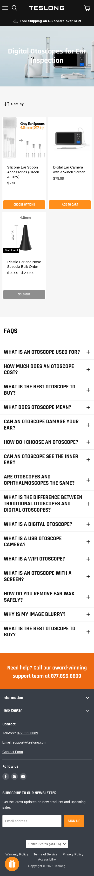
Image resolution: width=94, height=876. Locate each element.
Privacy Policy (73, 854)
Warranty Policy (17, 854)
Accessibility (47, 859)
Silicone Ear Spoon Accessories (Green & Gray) (23, 172)
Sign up (74, 820)
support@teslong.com (29, 742)
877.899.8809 (27, 733)
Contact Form (12, 752)
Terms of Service (45, 854)
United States (44, 844)
